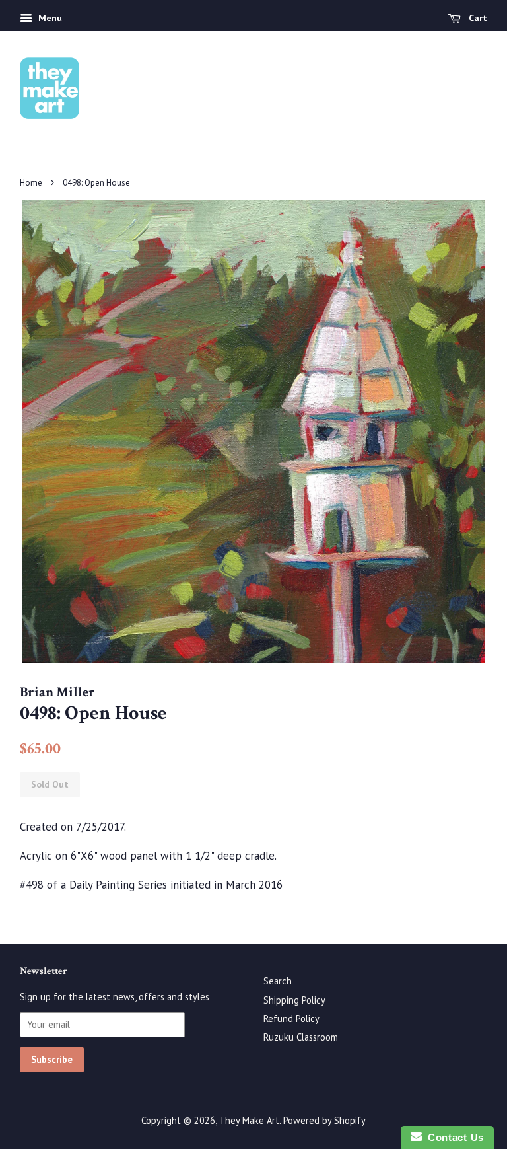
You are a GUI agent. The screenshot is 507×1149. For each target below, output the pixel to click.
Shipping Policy (294, 1000)
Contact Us (453, 1137)
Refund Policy (291, 1018)
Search (277, 981)
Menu (49, 18)
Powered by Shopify (324, 1120)
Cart (476, 18)
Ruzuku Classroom (300, 1037)
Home (31, 182)
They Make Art (249, 1120)
